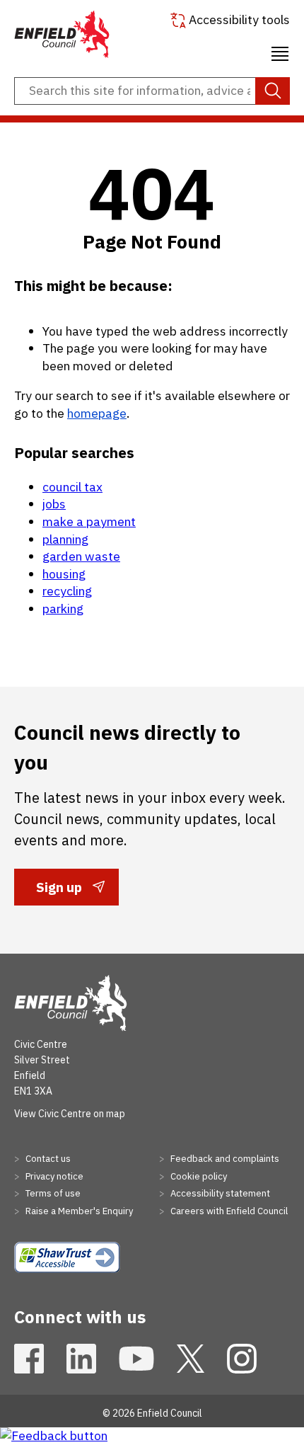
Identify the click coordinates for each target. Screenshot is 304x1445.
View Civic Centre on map (69, 1113)
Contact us (47, 1159)
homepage (97, 413)
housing (64, 574)
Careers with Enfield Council (228, 1211)
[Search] (272, 91)
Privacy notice (53, 1176)
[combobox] (152, 91)
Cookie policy (197, 1176)
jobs (54, 504)
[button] (279, 52)
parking (62, 608)
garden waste (81, 556)
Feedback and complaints (223, 1159)
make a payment (89, 521)
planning (65, 539)
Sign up (58, 892)
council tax (72, 487)
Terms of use (52, 1193)
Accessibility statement (219, 1193)
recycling (67, 591)
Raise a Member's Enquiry (78, 1211)
